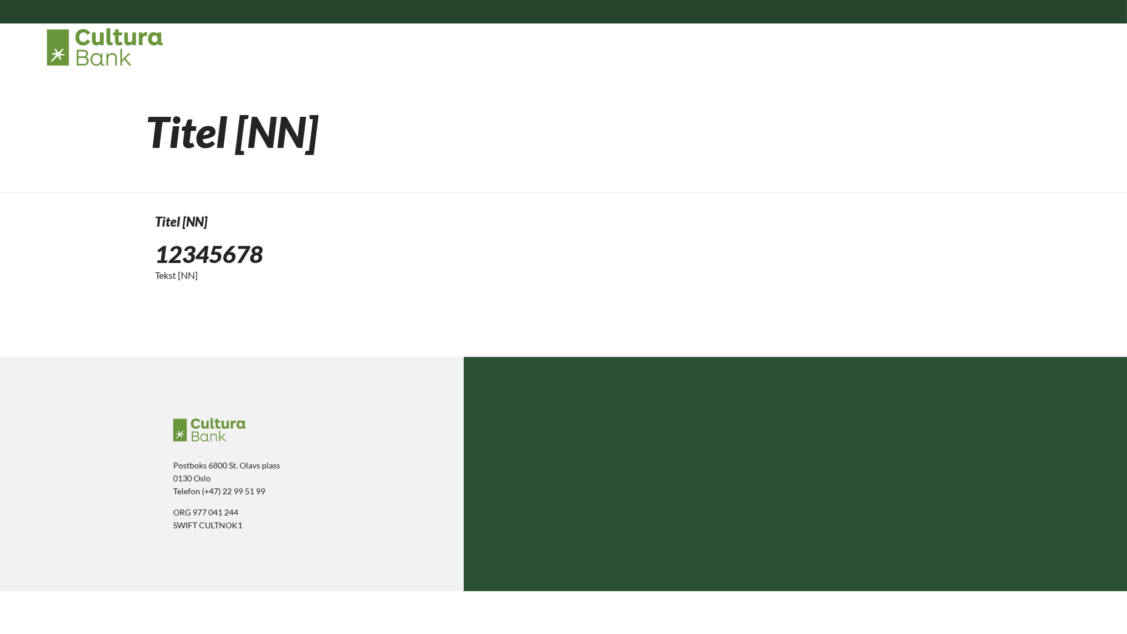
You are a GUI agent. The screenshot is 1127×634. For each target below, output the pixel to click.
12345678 (209, 254)
